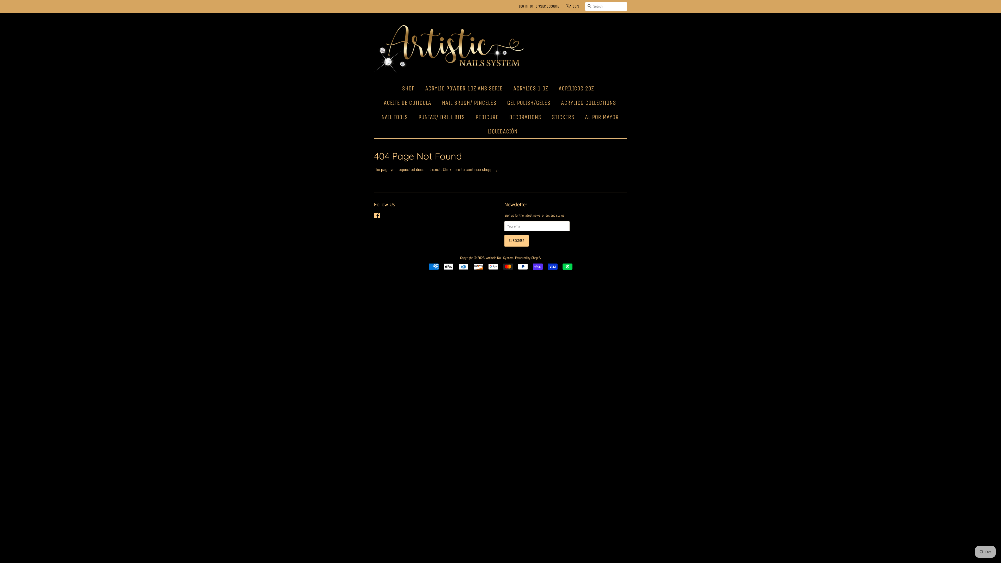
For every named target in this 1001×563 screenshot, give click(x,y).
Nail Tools (394, 117)
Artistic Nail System (500, 257)
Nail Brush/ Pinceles (469, 102)
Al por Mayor (602, 117)
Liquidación (502, 131)
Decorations (525, 117)
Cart (576, 6)
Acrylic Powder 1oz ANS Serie (464, 88)
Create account (547, 6)
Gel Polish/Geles (528, 102)
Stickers (563, 117)
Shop (408, 88)
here (456, 169)
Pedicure (486, 117)
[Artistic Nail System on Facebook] (377, 216)
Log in (523, 6)
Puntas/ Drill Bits (441, 117)
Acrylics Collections (588, 102)
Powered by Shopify (528, 257)
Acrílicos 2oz (576, 88)
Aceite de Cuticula (407, 102)
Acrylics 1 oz (530, 88)
